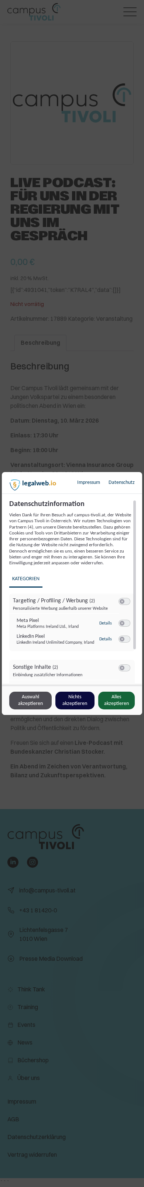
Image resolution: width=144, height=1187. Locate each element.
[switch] (124, 601)
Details (105, 623)
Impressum (88, 482)
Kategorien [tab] (26, 579)
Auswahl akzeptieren (30, 700)
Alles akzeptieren (116, 700)
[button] (122, 601)
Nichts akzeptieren (74, 700)
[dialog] (72, 593)
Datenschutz (122, 482)
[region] (73, 592)
